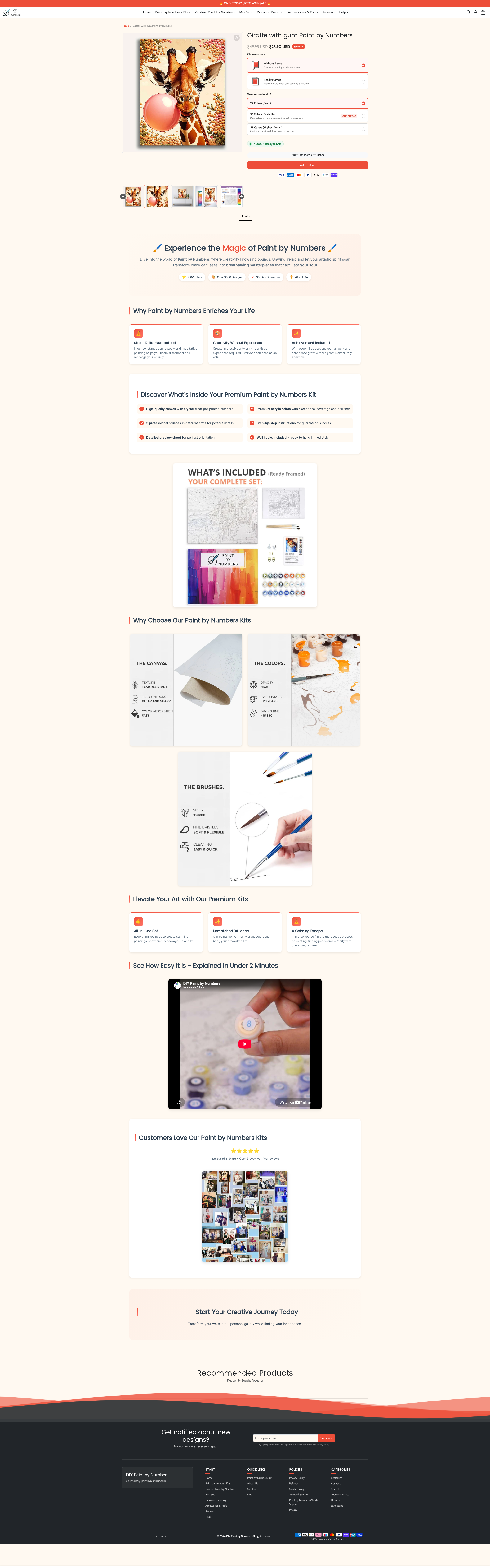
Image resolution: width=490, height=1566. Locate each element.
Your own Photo (340, 1494)
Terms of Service (304, 1444)
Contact (251, 1489)
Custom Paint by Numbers (215, 12)
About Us (252, 1483)
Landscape (337, 1505)
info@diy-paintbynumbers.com (148, 1481)
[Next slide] (241, 196)
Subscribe (326, 1438)
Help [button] (342, 12)
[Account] (475, 12)
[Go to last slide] (123, 196)
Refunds (294, 1483)
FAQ (249, 1494)
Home (146, 12)
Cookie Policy (296, 1489)
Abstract (336, 1483)
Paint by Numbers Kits (217, 1483)
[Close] (487, 3)
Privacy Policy (323, 1444)
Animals (335, 1489)
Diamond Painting (270, 12)
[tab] (245, 216)
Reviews (329, 12)
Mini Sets (245, 12)
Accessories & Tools (303, 12)
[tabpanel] (245, 791)
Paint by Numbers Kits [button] (171, 12)
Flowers (335, 1500)
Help (208, 1516)
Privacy (293, 1509)
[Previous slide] (122, 1389)
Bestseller (336, 1478)
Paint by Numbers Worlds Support (303, 1502)
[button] (468, 12)
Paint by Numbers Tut (259, 1478)
